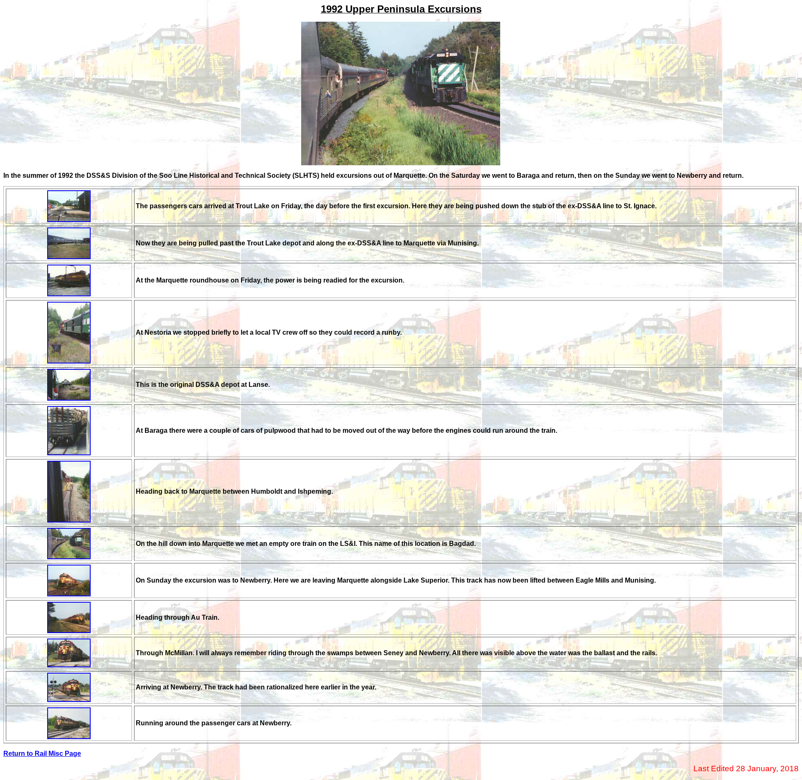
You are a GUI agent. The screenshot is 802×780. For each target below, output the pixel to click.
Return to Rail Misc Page (42, 753)
